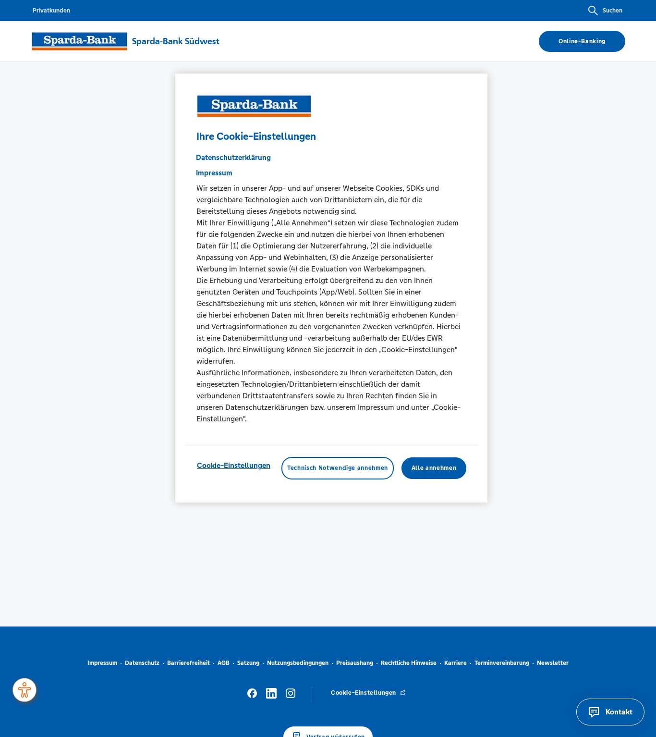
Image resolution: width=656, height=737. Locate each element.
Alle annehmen (434, 468)
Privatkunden (51, 10)
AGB (224, 663)
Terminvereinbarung (501, 663)
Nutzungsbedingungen (297, 663)
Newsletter (553, 663)
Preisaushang (354, 663)
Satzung (248, 663)
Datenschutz (142, 663)
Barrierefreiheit (188, 663)
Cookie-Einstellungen (233, 465)
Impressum (102, 663)
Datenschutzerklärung (233, 157)
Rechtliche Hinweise (409, 663)
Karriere (455, 663)
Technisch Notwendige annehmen (337, 468)
